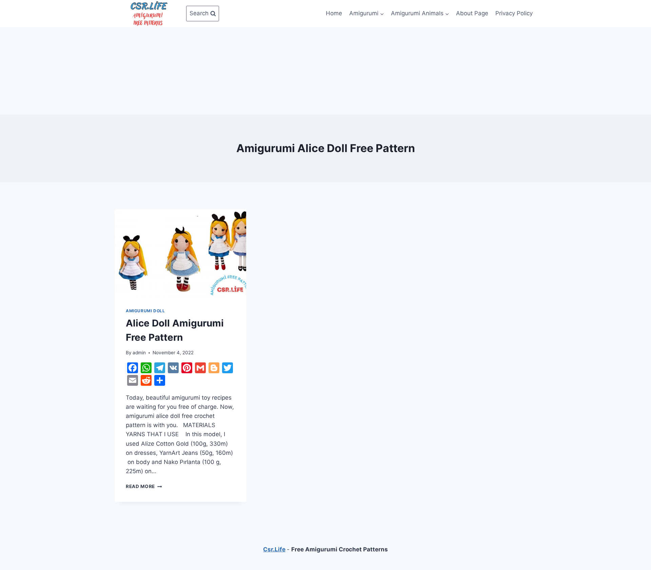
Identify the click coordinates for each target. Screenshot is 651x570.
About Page (472, 13)
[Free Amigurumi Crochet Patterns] (149, 13)
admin (139, 352)
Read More (144, 486)
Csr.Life (274, 549)
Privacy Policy (514, 13)
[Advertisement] (325, 69)
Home (334, 13)
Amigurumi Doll (145, 310)
